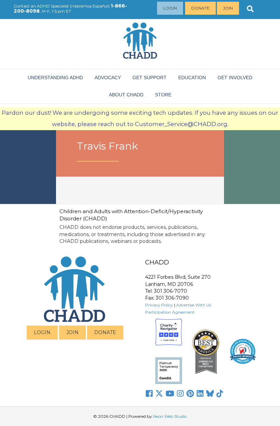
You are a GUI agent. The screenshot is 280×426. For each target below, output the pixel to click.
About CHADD (126, 94)
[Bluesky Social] (210, 393)
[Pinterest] (190, 393)
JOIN (72, 332)
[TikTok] (219, 393)
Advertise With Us (193, 304)
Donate (200, 8)
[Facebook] (149, 393)
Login (170, 8)
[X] (159, 393)
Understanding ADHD (55, 77)
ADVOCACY (108, 77)
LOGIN (42, 332)
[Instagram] (180, 393)
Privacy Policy (159, 304)
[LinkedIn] (200, 393)
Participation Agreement (170, 312)
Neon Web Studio (170, 416)
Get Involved (235, 77)
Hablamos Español (89, 6)
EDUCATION (192, 77)
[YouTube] (170, 393)
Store (163, 94)
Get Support (149, 77)
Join (228, 8)
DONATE (105, 332)
